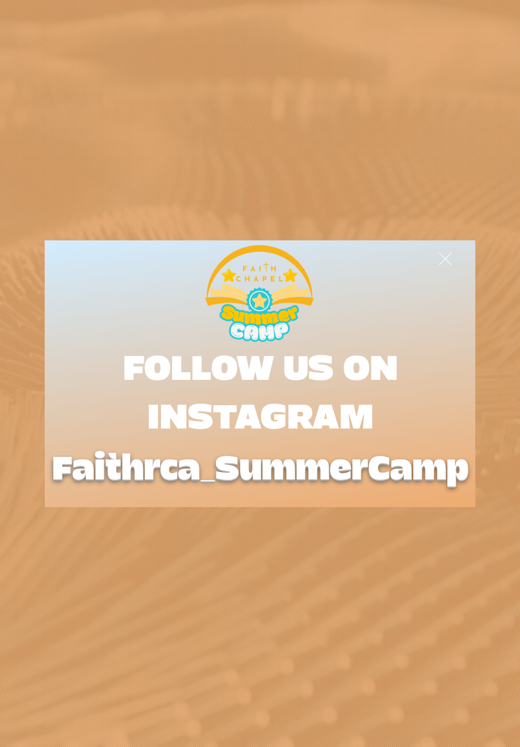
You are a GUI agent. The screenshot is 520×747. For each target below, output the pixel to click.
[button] (445, 259)
